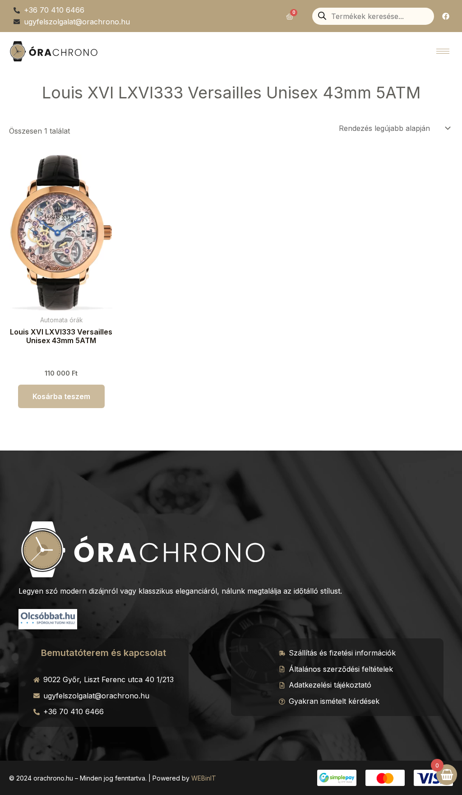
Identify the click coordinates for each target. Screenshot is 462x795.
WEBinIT (203, 778)
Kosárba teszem (61, 396)
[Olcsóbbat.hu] (48, 618)
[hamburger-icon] (443, 51)
